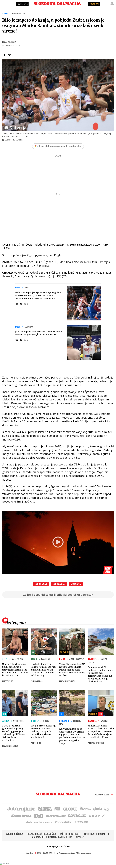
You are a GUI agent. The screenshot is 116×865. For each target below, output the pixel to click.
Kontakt (102, 833)
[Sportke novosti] (57, 809)
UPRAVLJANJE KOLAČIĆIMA (58, 846)
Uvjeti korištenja (14, 833)
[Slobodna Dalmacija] (57, 4)
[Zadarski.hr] (63, 822)
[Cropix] (96, 815)
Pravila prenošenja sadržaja (41, 833)
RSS (70, 837)
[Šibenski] (82, 822)
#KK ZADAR (41, 584)
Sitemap (80, 837)
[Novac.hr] (77, 815)
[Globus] (70, 809)
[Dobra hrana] (21, 815)
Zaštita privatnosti (70, 833)
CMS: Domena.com (83, 853)
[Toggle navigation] (4, 4)
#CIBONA (76, 584)
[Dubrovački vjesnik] (39, 822)
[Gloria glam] (106, 809)
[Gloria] (97, 809)
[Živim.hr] (85, 809)
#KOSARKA (59, 584)
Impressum (89, 833)
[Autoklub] (56, 815)
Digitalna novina (56, 837)
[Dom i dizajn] (39, 815)
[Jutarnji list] (21, 809)
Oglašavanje (38, 837)
